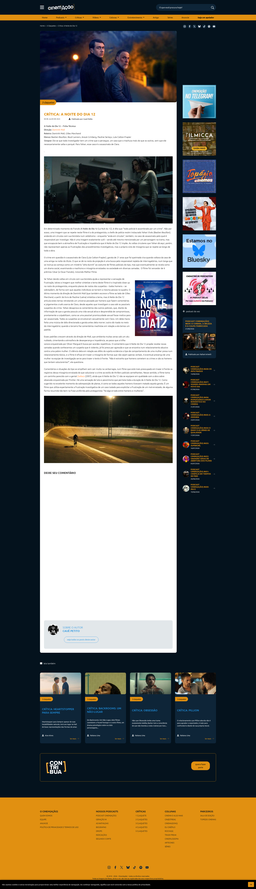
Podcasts (60, 17)
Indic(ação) (101, 835)
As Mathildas (102, 823)
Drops (99, 831)
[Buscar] (212, 8)
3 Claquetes (51, 25)
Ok (251, 884)
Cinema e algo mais (174, 815)
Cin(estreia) (170, 819)
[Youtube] (214, 26)
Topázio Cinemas (208, 819)
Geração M (101, 819)
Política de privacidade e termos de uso (59, 827)
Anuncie (185, 17)
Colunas (113, 17)
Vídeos (96, 17)
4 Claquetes (141, 827)
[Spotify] (209, 26)
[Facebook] (190, 26)
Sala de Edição (207, 815)
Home (44, 17)
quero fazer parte (200, 766)
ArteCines (169, 842)
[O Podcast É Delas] (199, 288)
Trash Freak (170, 835)
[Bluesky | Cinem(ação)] (199, 250)
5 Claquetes (141, 831)
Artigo (156, 17)
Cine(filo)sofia (172, 838)
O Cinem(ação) (49, 811)
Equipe (43, 819)
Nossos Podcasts (107, 811)
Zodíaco (81, 376)
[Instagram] (185, 26)
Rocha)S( (169, 831)
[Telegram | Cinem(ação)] (199, 101)
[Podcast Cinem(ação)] (199, 213)
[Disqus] (108, 509)
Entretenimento (135, 17)
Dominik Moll (58, 129)
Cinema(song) (171, 823)
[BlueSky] (199, 26)
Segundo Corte (103, 838)
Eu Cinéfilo (170, 827)
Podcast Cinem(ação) (106, 815)
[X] (194, 26)
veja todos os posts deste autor (81, 639)
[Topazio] (199, 176)
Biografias (101, 827)
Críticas (78, 17)
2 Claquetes (141, 819)
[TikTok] (204, 26)
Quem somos (46, 815)
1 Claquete (141, 815)
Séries (170, 17)
